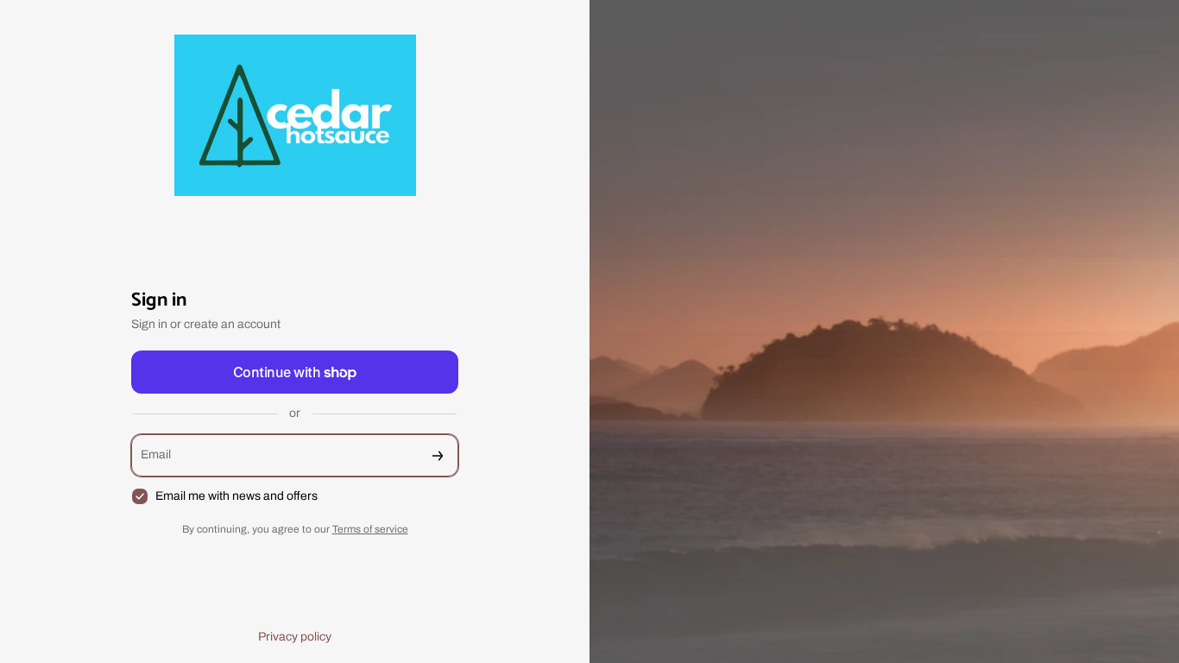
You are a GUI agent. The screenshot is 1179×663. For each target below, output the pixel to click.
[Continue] (437, 455)
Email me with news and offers (236, 495)
